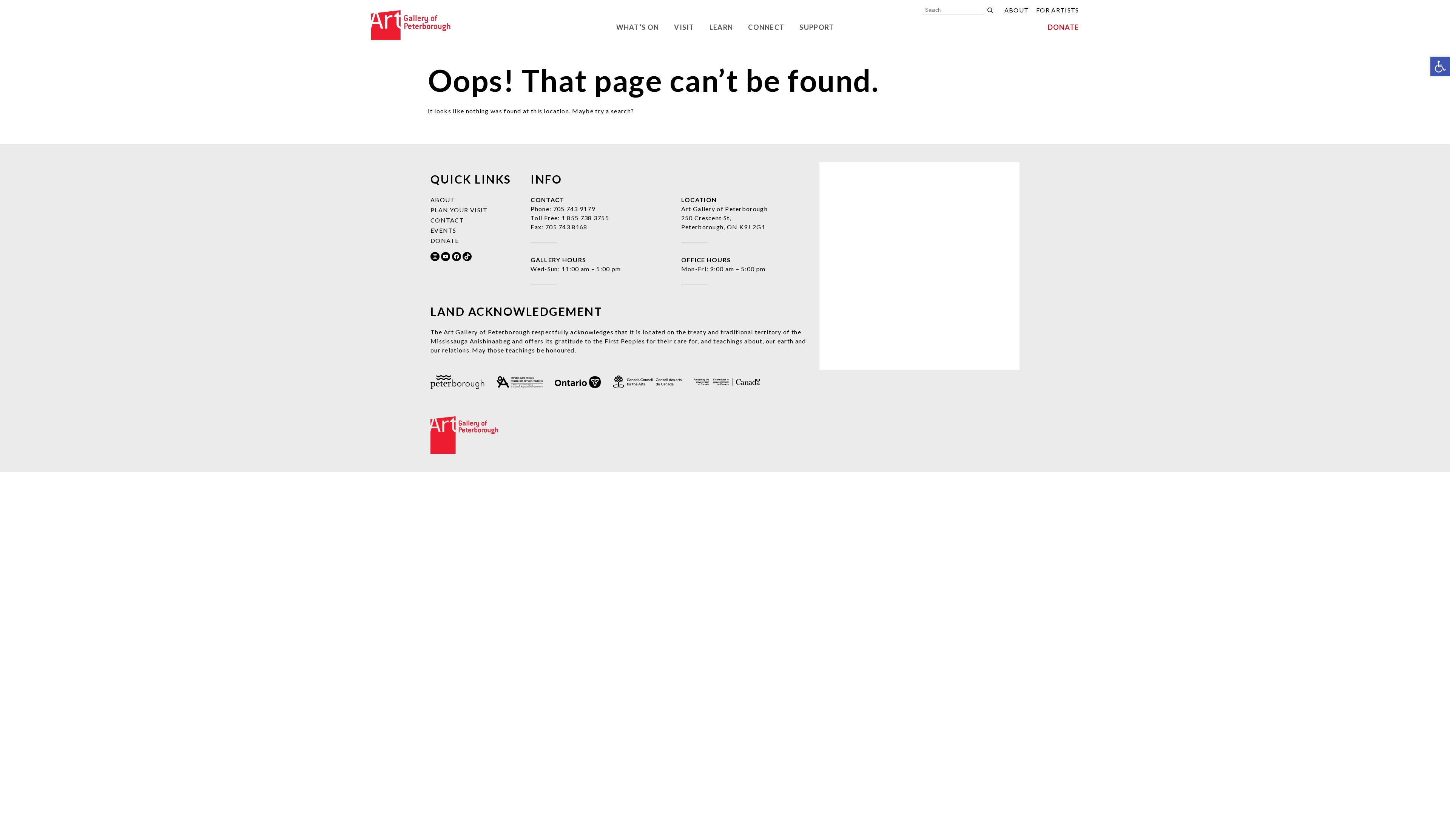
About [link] (1016, 10)
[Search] (990, 10)
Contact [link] (447, 220)
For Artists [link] (1057, 10)
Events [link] (443, 230)
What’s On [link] (637, 27)
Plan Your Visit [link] (459, 209)
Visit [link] (684, 27)
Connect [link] (766, 27)
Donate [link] (1063, 27)
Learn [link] (721, 27)
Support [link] (816, 27)
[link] (1440, 66)
